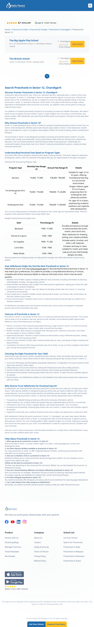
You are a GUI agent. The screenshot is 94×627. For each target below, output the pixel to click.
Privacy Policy (40, 556)
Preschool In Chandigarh (60, 29)
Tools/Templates (12, 551)
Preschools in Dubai (72, 561)
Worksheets (10, 556)
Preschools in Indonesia (74, 556)
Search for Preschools (73, 542)
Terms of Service (41, 551)
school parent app (38, 268)
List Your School (36, 624)
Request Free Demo (56, 624)
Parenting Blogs (12, 542)
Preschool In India (20, 29)
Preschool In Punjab (38, 29)
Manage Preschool (13, 547)
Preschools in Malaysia (73, 551)
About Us (38, 538)
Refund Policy (40, 561)
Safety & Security (41, 547)
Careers (37, 542)
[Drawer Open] (90, 6)
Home (7, 29)
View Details (77, 44)
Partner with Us (11, 538)
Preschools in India (72, 547)
